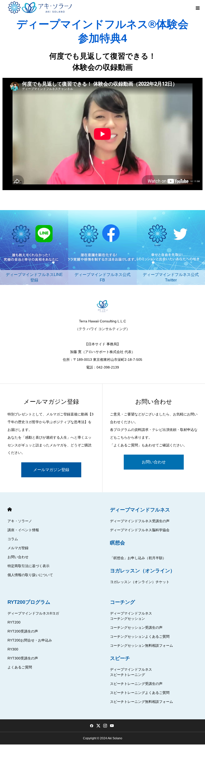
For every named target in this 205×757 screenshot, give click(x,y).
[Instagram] (105, 725)
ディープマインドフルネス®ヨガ (33, 613)
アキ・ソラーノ (20, 521)
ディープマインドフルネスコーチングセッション (131, 616)
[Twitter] (98, 725)
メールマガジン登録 (51, 470)
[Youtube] (111, 725)
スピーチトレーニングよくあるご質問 (140, 693)
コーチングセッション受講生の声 (136, 628)
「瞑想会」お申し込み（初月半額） (138, 558)
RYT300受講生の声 (23, 658)
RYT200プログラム (29, 602)
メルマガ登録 (18, 548)
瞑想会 (117, 542)
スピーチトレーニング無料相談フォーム (141, 702)
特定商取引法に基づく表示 (29, 566)
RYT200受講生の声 (23, 631)
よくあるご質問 (20, 667)
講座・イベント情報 (23, 530)
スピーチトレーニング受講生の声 (136, 684)
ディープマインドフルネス (140, 509)
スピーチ (120, 658)
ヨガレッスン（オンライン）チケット (140, 582)
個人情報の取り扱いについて (30, 575)
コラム (13, 539)
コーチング (122, 602)
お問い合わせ (154, 462)
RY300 (13, 649)
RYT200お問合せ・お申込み (30, 640)
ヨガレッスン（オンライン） (142, 570)
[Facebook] (91, 725)
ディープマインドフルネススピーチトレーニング (131, 672)
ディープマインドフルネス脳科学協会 (140, 530)
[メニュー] (197, 7)
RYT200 (14, 622)
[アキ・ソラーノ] (41, 7)
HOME (10, 509)
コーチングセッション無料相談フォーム (141, 645)
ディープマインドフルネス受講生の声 (140, 521)
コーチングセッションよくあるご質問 (140, 636)
